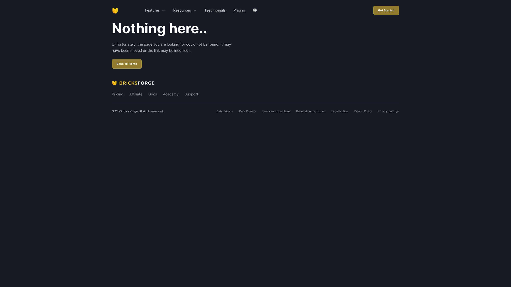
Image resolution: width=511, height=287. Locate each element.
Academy (171, 94)
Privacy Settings (388, 111)
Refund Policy (363, 111)
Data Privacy (224, 111)
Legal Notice (339, 111)
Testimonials (215, 10)
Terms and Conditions (276, 111)
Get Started (386, 10)
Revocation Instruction (310, 111)
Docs (152, 94)
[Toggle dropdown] (163, 10)
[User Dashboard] (255, 10)
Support (191, 94)
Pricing (239, 10)
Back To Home (127, 63)
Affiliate (135, 94)
